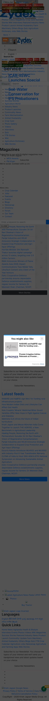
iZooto (42, 364)
